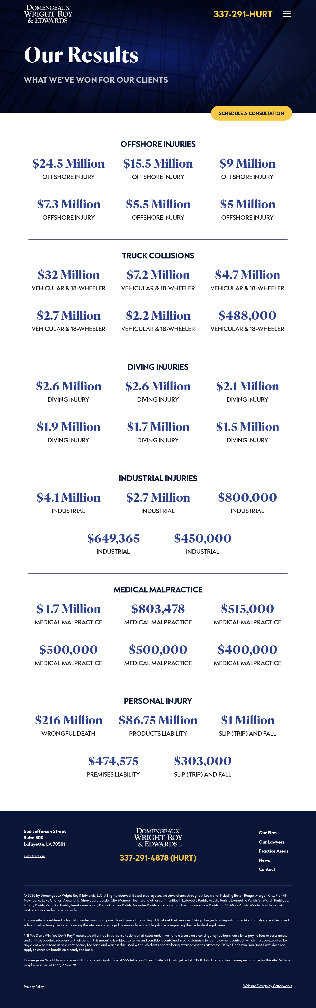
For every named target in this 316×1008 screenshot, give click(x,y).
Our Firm (268, 832)
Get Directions (34, 856)
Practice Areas (273, 851)
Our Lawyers (272, 842)
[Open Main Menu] (287, 13)
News (264, 860)
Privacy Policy (34, 986)
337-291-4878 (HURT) (158, 857)
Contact (267, 869)
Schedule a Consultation (251, 113)
